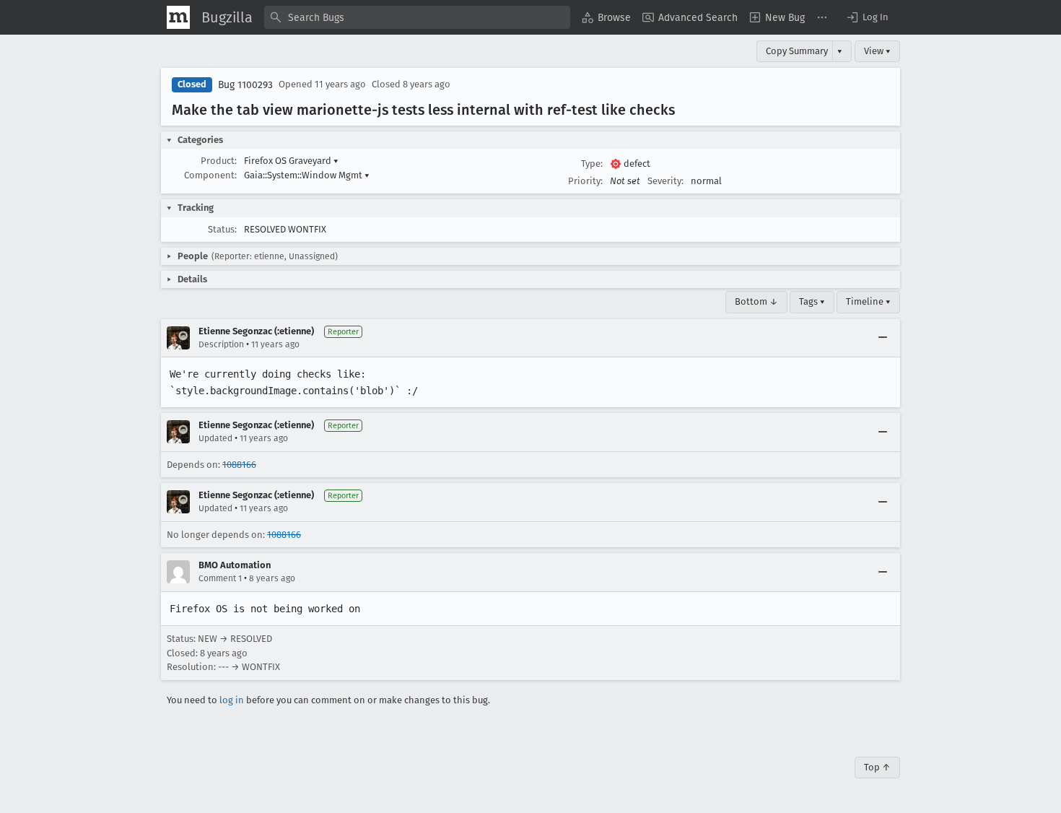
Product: (219, 160)
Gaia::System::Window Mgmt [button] (307, 175)
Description (221, 344)
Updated (215, 438)
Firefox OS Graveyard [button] (291, 160)
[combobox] (417, 17)
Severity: (665, 180)
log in (231, 700)
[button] (866, 17)
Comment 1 (220, 578)
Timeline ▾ (868, 301)
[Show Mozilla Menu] (178, 17)
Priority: (585, 180)
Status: (222, 229)
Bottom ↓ (756, 301)
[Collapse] (882, 337)
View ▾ (877, 50)
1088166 (239, 464)
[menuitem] (606, 17)
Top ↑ (877, 767)
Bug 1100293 (245, 85)
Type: (592, 163)
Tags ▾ (812, 301)
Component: (210, 175)
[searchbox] (417, 17)
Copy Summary (797, 50)
